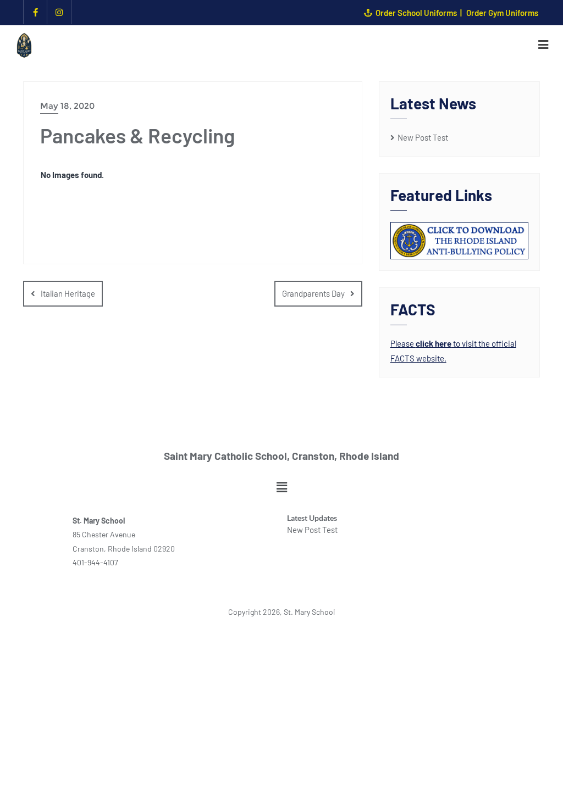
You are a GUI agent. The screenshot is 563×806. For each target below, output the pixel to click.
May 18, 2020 (67, 106)
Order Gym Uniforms (502, 13)
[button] (281, 486)
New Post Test (423, 137)
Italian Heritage (68, 293)
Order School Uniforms (416, 13)
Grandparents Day (313, 293)
